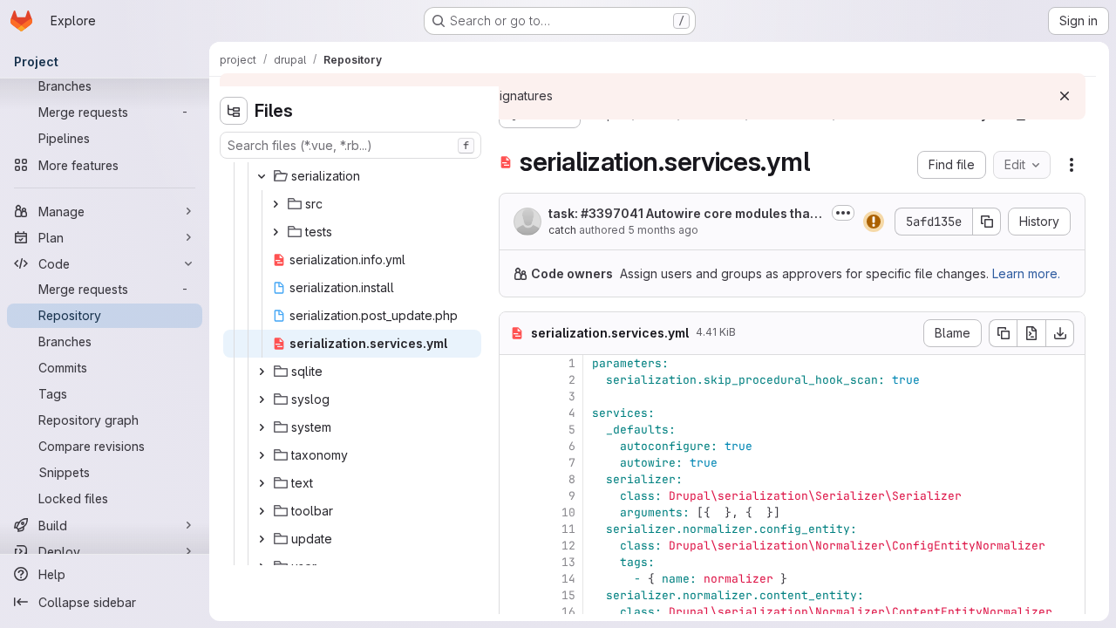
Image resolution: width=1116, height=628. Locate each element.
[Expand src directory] (275, 204)
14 (568, 578)
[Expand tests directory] (275, 232)
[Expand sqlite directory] (261, 371)
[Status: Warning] (873, 221)
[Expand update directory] (261, 539)
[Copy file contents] (1003, 333)
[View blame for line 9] (514, 496)
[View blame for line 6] (514, 446)
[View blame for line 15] (514, 595)
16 (568, 611)
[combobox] (350, 145)
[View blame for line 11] (514, 529)
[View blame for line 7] (514, 462)
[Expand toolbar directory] (261, 511)
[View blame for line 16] (514, 612)
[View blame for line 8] (514, 479)
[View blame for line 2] (514, 380)
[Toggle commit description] (843, 213)
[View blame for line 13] (514, 562)
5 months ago (663, 229)
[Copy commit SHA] (987, 222)
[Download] (1060, 333)
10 (568, 512)
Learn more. (1026, 273)
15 (568, 595)
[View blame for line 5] (514, 429)
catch (562, 229)
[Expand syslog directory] (261, 399)
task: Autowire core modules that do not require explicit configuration (686, 214)
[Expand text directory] (261, 483)
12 (568, 545)
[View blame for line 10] (514, 512)
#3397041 (612, 213)
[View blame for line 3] (514, 396)
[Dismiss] (1064, 95)
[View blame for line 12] (514, 545)
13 (568, 562)
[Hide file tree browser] (234, 111)
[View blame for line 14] (514, 578)
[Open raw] (1031, 333)
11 (568, 529)
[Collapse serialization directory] (261, 176)
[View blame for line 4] (514, 413)
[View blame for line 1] (514, 363)
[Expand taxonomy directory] (261, 455)
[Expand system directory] (261, 427)
